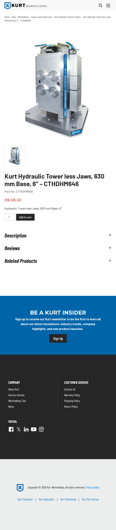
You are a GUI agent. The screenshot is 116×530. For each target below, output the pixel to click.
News (11, 406)
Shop (14, 16)
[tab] (58, 235)
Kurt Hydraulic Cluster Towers (68, 16)
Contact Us (69, 389)
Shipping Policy (72, 400)
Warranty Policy (72, 395)
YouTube (33, 429)
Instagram (41, 429)
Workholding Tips (17, 400)
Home (7, 16)
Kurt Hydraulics (46, 499)
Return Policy (71, 406)
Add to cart (25, 217)
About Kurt (13, 389)
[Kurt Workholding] (26, 5)
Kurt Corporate (25, 499)
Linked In (26, 429)
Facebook (11, 429)
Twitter (18, 429)
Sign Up (58, 338)
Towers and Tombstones (41, 16)
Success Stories (16, 395)
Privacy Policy (92, 487)
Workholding (23, 16)
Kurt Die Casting (90, 499)
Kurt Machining (68, 499)
